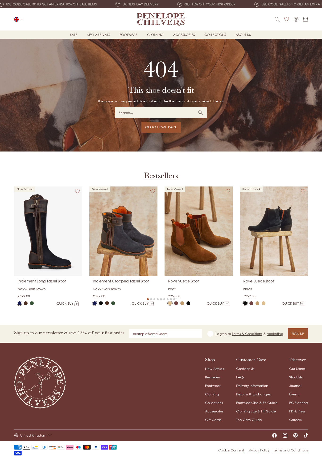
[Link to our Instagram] (285, 435)
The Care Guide (249, 420)
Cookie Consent (231, 450)
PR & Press (297, 411)
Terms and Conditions (290, 450)
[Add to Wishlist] (77, 191)
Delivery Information (252, 386)
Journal (295, 386)
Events (294, 394)
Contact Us (245, 369)
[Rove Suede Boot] (170, 303)
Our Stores (297, 369)
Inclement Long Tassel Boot (42, 281)
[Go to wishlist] (286, 19)
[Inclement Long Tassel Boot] (19, 303)
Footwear (129, 35)
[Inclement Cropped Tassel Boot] (95, 303)
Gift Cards (213, 420)
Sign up (298, 334)
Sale (73, 35)
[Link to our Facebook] (274, 435)
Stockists (295, 377)
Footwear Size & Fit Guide (256, 403)
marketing (275, 334)
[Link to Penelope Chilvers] (161, 19)
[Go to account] (296, 19)
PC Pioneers (298, 403)
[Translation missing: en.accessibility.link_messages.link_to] (40, 383)
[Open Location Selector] (18, 19)
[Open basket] (305, 19)
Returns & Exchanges (253, 394)
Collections (215, 35)
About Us (243, 35)
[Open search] (277, 19)
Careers (295, 420)
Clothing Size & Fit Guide (256, 411)
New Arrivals (214, 369)
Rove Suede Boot (183, 281)
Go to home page (161, 127)
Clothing (155, 35)
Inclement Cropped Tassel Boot (121, 281)
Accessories (184, 35)
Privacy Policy (259, 450)
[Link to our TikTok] (306, 435)
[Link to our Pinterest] (295, 435)
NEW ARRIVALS (98, 35)
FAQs (240, 377)
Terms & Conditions (247, 334)
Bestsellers (161, 175)
